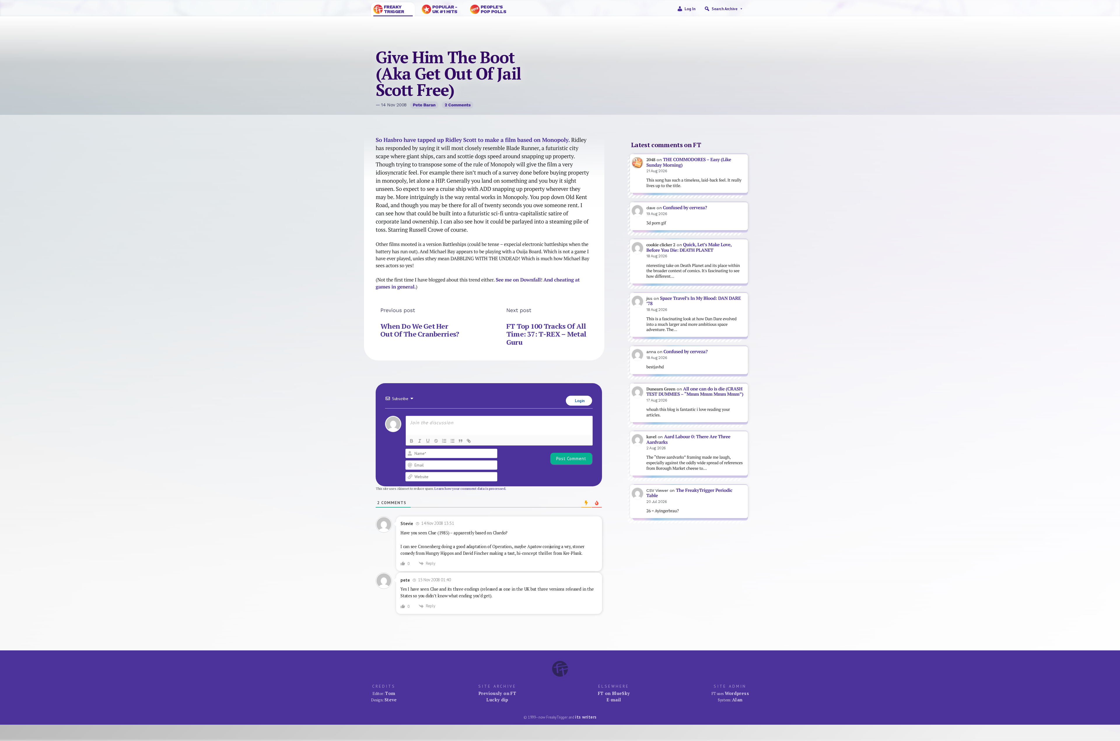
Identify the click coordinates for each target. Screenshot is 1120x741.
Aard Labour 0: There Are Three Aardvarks (688, 439)
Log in (690, 8)
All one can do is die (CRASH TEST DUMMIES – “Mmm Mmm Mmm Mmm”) (694, 391)
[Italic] (420, 440)
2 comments (457, 105)
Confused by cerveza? (685, 208)
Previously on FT (497, 693)
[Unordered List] (452, 440)
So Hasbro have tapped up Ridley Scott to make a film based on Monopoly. (473, 140)
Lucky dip (497, 700)
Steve (390, 700)
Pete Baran (424, 105)
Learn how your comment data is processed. (470, 488)
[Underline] (428, 440)
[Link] (469, 440)
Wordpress (737, 693)
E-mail (613, 700)
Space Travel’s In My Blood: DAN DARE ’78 (693, 301)
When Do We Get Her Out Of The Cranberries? (419, 330)
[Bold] (411, 440)
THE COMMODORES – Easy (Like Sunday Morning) (688, 162)
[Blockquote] (460, 440)
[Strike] (436, 440)
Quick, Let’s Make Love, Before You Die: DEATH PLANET (689, 247)
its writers (585, 717)
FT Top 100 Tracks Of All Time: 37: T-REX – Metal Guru (546, 334)
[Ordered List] (444, 440)
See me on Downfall (518, 280)
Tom (390, 693)
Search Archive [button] (724, 8)
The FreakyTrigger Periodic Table (689, 493)
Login (579, 400)
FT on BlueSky (614, 693)
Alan (737, 700)
